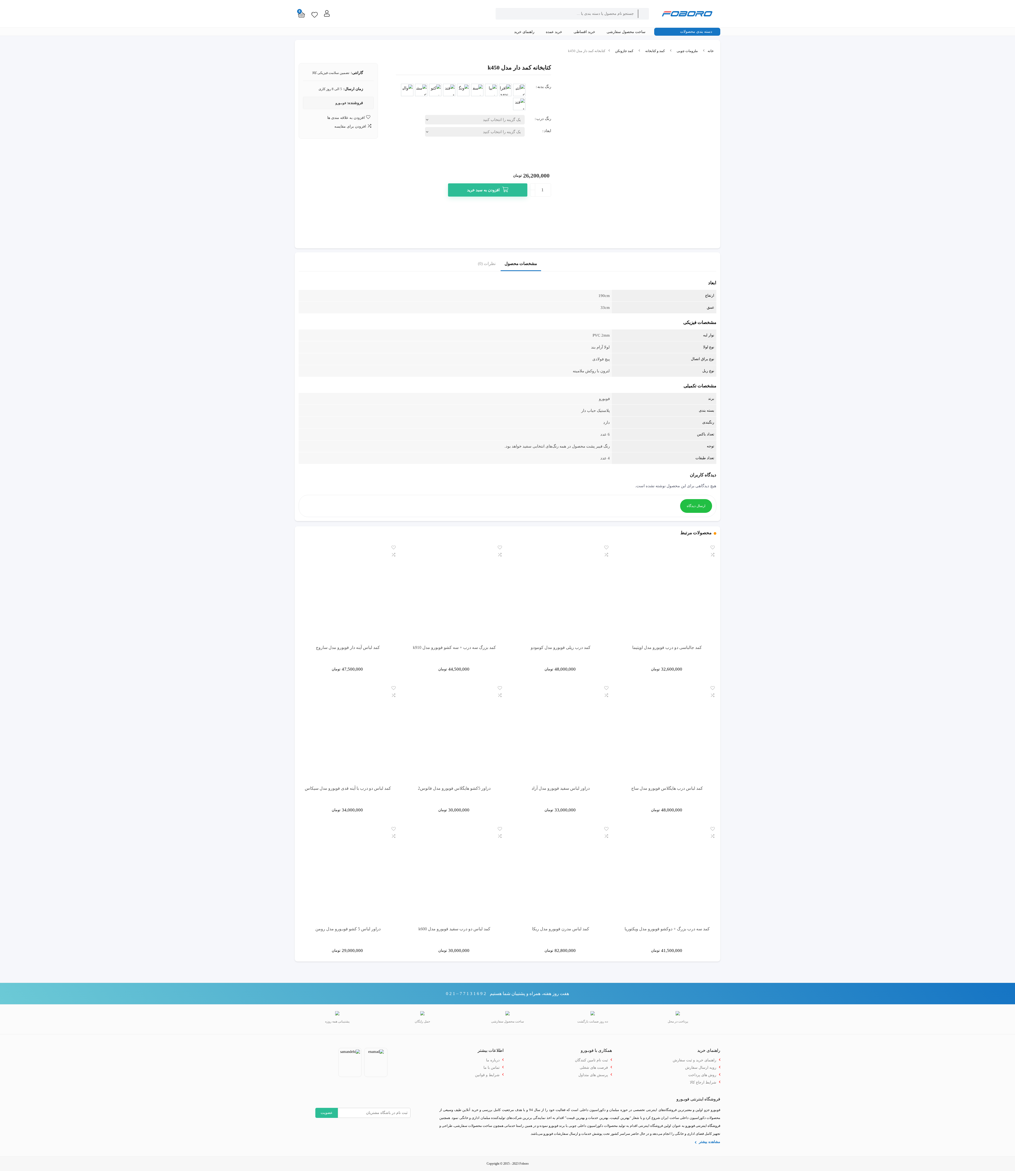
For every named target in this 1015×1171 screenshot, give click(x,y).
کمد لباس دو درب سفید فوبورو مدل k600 (454, 929)
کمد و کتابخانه (655, 51)
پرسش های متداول (593, 1075)
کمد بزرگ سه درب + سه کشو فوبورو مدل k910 (454, 647)
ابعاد (547, 131)
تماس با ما (491, 1068)
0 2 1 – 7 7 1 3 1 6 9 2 (466, 993)
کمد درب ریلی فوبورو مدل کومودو (560, 647)
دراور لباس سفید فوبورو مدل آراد (561, 788)
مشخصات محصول (521, 263)
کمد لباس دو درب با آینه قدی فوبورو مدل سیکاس (348, 788)
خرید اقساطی (585, 32)
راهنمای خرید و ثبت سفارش (694, 1060)
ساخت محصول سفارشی (627, 32)
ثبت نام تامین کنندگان (591, 1060)
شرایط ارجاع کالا (703, 1082)
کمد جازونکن (624, 51)
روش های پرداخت (702, 1075)
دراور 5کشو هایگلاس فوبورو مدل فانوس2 (454, 788)
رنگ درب (543, 119)
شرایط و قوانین (487, 1075)
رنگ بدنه (544, 87)
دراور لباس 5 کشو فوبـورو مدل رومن (348, 929)
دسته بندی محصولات (696, 32)
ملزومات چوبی (687, 51)
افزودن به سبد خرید (483, 190)
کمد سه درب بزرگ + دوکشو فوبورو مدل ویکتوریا (667, 929)
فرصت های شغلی (594, 1068)
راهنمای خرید (525, 32)
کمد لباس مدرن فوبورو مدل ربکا (560, 929)
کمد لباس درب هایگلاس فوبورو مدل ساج (667, 788)
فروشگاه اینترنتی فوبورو (702, 1126)
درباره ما (493, 1060)
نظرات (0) (487, 263)
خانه (711, 51)
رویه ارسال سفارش (700, 1068)
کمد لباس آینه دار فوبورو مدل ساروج (348, 647)
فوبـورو (340, 103)
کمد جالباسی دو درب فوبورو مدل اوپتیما (667, 647)
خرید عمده (554, 32)
